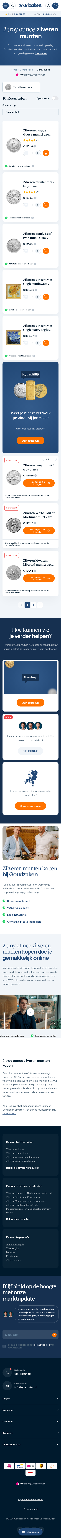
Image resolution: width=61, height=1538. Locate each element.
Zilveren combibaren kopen (20, 1161)
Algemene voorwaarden (30, 1499)
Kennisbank (12, 1256)
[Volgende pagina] (40, 605)
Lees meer (41, 53)
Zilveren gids (12, 1248)
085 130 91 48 (22, 1373)
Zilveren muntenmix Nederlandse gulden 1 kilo (29, 1193)
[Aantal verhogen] (37, 153)
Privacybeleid (31, 1509)
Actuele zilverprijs (15, 1244)
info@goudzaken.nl (25, 1387)
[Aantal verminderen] (26, 153)
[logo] (30, 5)
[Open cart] (55, 6)
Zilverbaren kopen (15, 1149)
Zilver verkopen (14, 1260)
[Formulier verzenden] (54, 1335)
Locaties (10, 1252)
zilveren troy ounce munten (31, 1109)
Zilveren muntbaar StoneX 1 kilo (22, 1205)
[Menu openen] (6, 6)
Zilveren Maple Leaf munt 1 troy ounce (25, 1201)
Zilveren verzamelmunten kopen (23, 1157)
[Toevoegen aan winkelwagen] (46, 153)
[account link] (48, 6)
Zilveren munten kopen (18, 1153)
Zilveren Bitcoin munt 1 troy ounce (23, 1197)
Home (14, 70)
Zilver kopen (26, 70)
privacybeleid (42, 1344)
